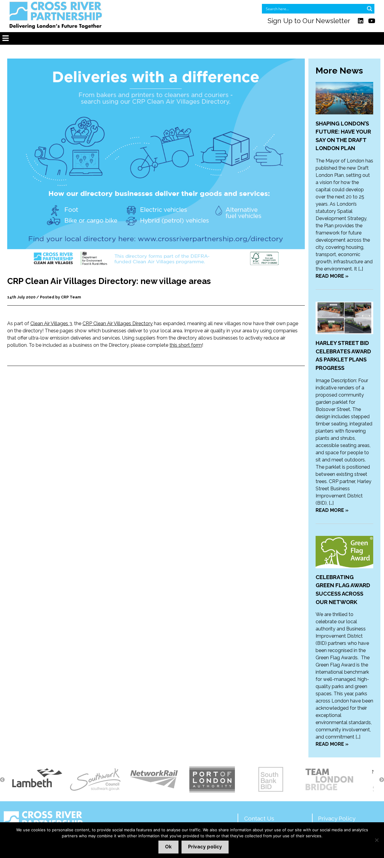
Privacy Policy (337, 818)
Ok (168, 847)
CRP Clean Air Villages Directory (117, 323)
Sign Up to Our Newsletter (309, 21)
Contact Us (259, 818)
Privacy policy (205, 847)
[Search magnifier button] (369, 9)
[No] (377, 840)
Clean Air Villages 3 (51, 323)
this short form (186, 345)
